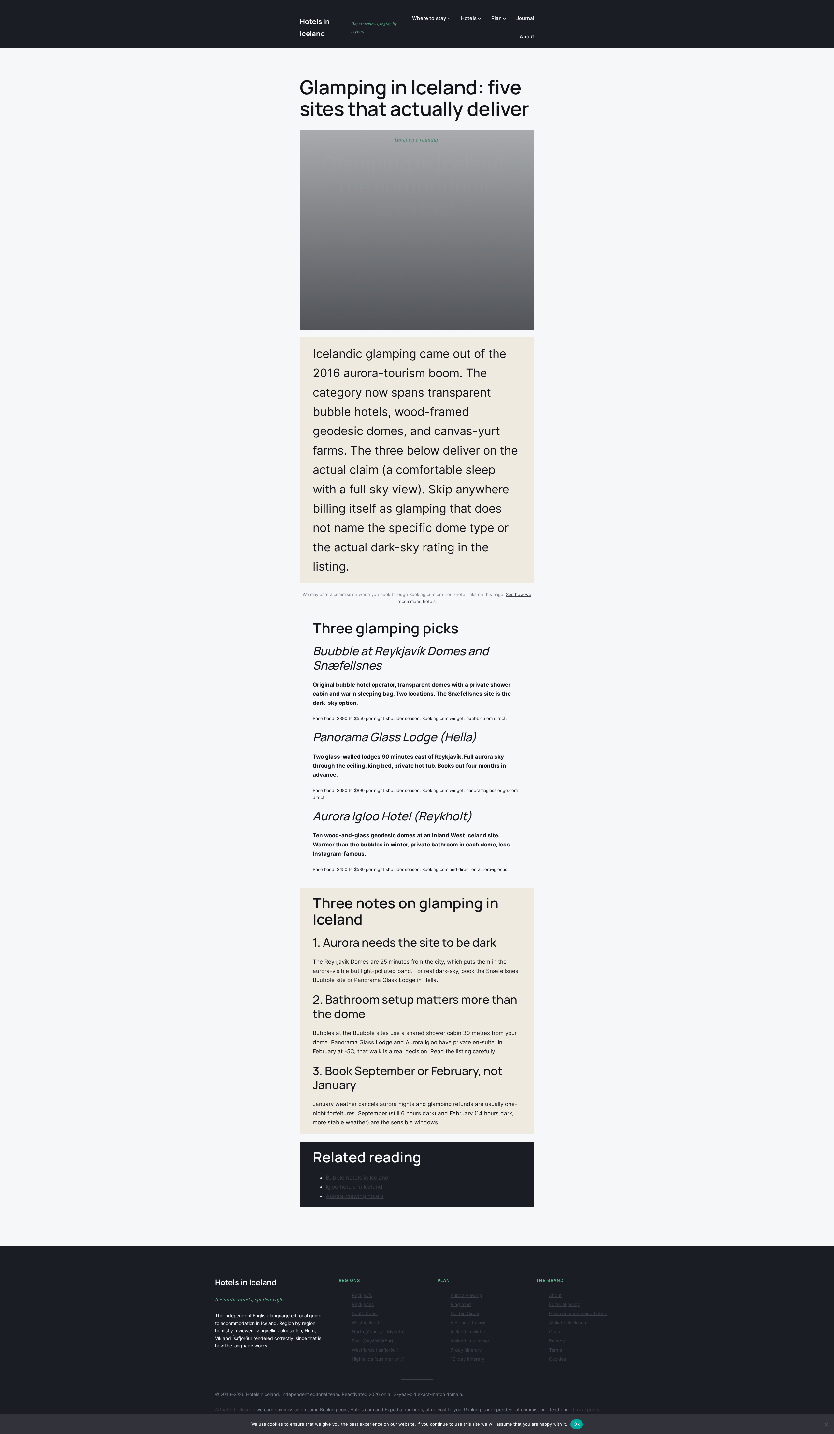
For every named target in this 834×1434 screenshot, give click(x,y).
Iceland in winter (468, 1331)
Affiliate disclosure (568, 1322)
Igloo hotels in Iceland (354, 1187)
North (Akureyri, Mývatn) (378, 1331)
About (555, 1295)
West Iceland (365, 1322)
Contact (557, 1331)
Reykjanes (363, 1304)
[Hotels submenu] (479, 18)
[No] (826, 1424)
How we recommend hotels (578, 1313)
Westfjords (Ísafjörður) (375, 1350)
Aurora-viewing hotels (354, 1196)
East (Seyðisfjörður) (372, 1340)
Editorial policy (564, 1304)
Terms (555, 1350)
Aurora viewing (466, 1295)
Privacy (557, 1340)
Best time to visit (468, 1322)
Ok (577, 1424)
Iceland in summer (470, 1340)
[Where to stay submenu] (449, 18)
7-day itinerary (466, 1350)
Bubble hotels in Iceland (357, 1177)
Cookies (557, 1359)
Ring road (461, 1304)
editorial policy (584, 1409)
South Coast (365, 1313)
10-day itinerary (467, 1359)
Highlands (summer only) (378, 1359)
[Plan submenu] (504, 18)
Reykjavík (362, 1295)
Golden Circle (465, 1313)
